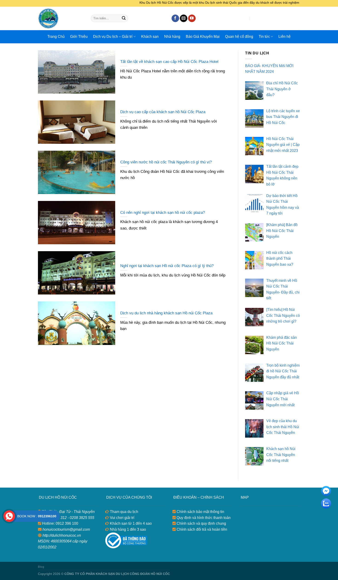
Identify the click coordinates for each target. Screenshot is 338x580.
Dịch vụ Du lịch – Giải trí (112, 36)
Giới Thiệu (79, 36)
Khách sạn (150, 36)
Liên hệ (284, 36)
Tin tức (264, 36)
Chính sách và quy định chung (201, 523)
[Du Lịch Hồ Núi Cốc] (61, 18)
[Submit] (124, 18)
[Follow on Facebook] (175, 18)
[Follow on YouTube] (192, 18)
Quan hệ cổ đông (239, 36)
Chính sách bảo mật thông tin (200, 512)
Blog (41, 566)
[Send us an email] (183, 18)
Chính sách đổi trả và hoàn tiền (201, 529)
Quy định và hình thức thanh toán (203, 518)
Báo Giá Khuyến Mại (203, 36)
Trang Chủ (56, 36)
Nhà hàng (172, 36)
